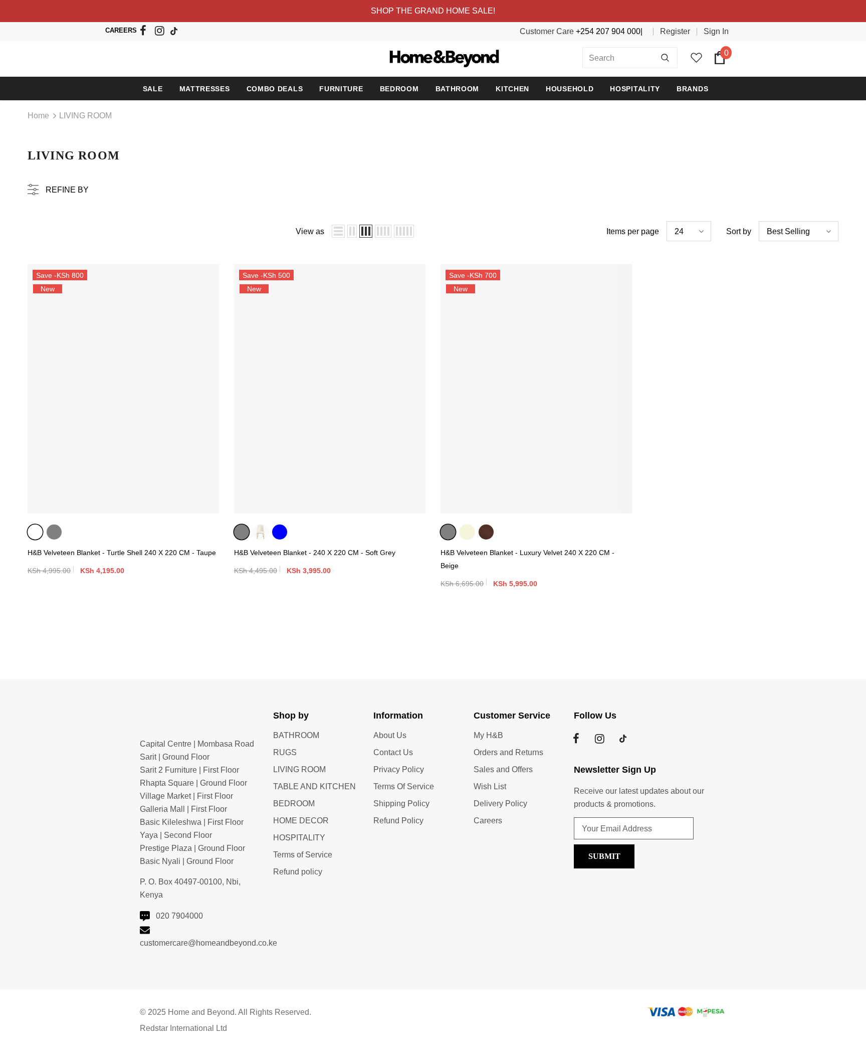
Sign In (716, 31)
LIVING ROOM (85, 115)
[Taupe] (35, 532)
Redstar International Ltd (183, 1028)
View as (310, 231)
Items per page (632, 231)
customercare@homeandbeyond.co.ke (208, 943)
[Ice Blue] (279, 532)
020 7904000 (179, 916)
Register (675, 31)
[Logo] (433, 57)
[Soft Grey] (54, 532)
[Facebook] (146, 32)
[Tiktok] (176, 32)
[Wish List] (210, 292)
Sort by (738, 231)
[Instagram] (161, 32)
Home (38, 115)
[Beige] (467, 532)
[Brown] (486, 532)
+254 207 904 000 (608, 31)
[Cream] (260, 532)
